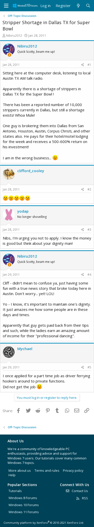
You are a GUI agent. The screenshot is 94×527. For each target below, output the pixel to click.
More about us (20, 470)
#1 (89, 65)
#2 (89, 189)
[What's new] (78, 5)
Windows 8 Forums (23, 498)
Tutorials (15, 491)
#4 (89, 274)
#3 (89, 229)
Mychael (24, 348)
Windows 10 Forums (24, 505)
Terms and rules (47, 470)
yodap (23, 211)
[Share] (82, 65)
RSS (84, 498)
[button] (6, 5)
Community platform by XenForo (44, 522)
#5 (89, 367)
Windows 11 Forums (24, 512)
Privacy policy (73, 470)
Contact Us (79, 491)
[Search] (88, 5)
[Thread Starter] (9, 55)
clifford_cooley (30, 170)
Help (12, 475)
